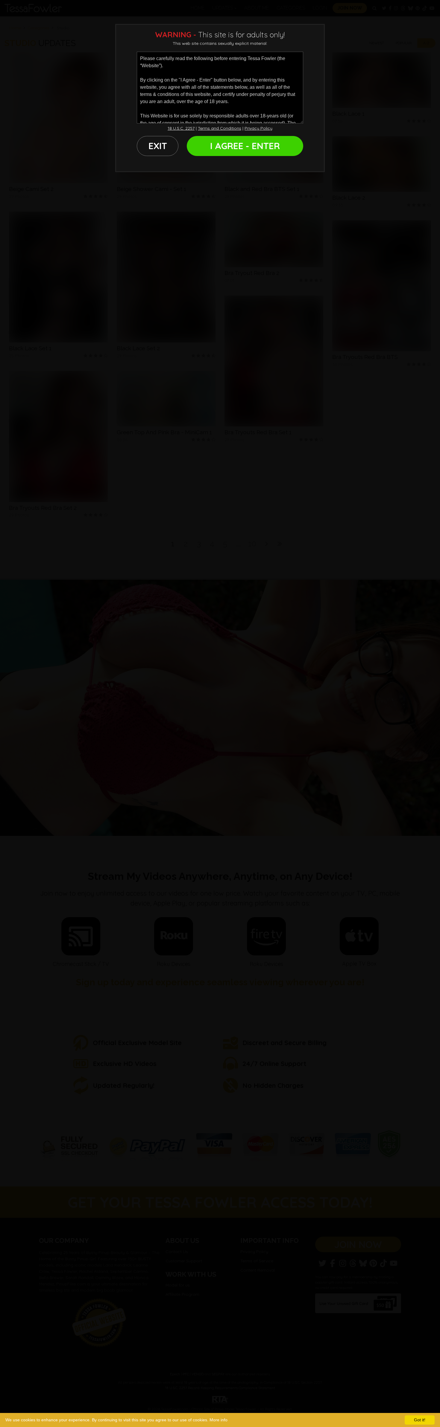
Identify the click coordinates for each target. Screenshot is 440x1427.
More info (218, 1419)
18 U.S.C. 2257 (181, 128)
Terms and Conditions (219, 128)
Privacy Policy (258, 128)
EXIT (157, 146)
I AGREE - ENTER (245, 146)
